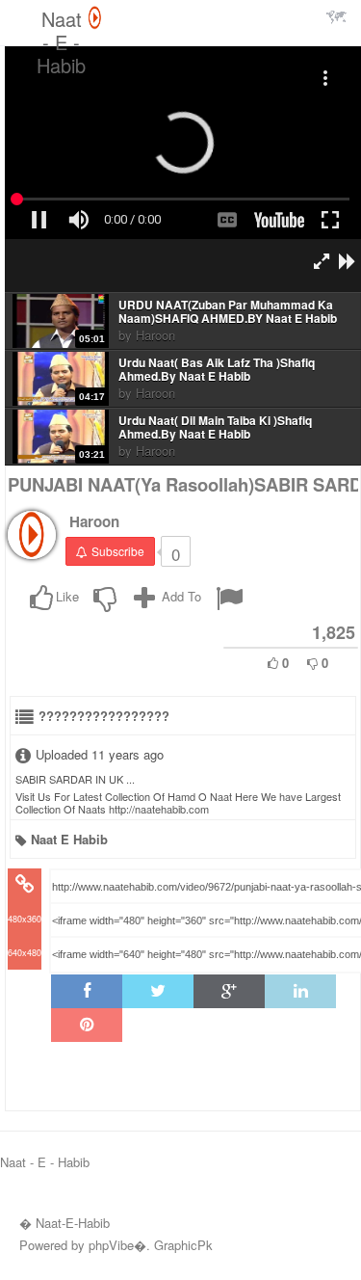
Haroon (155, 335)
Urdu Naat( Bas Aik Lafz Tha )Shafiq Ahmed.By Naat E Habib (216, 370)
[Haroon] (32, 535)
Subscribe (117, 551)
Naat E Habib (69, 839)
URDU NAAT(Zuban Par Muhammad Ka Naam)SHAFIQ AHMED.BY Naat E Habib (227, 312)
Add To (179, 596)
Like (67, 596)
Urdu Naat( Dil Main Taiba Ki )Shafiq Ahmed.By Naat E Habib (215, 427)
